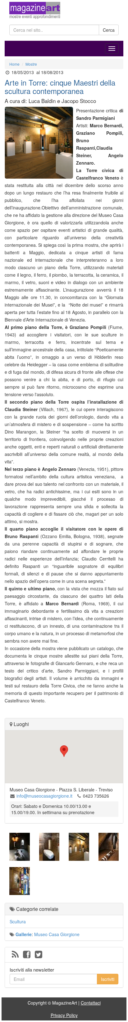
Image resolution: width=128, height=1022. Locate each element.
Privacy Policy (64, 1015)
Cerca (109, 30)
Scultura (18, 921)
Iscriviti (107, 979)
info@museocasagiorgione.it (44, 796)
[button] (64, 751)
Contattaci (91, 1003)
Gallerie (24, 934)
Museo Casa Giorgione (57, 934)
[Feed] (15, 954)
